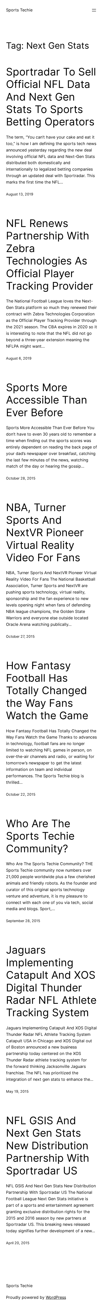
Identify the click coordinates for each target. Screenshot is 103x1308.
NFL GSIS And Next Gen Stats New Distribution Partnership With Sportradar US (47, 1145)
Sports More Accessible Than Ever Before (46, 400)
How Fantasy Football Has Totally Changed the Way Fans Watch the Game (47, 690)
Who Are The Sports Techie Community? (40, 836)
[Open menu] (94, 10)
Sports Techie (19, 9)
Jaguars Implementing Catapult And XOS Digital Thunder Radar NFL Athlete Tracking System (51, 981)
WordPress (56, 1297)
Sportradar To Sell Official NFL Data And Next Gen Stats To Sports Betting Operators (51, 97)
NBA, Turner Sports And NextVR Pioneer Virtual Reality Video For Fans (45, 532)
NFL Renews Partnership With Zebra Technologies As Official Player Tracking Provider (49, 254)
